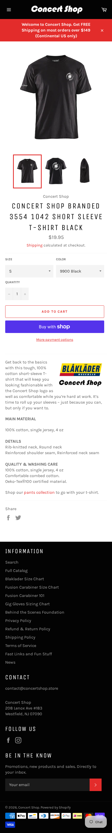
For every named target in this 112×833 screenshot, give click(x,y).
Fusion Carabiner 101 (24, 595)
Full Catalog (16, 570)
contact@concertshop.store (31, 688)
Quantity (12, 282)
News (10, 662)
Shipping (34, 245)
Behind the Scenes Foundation (34, 612)
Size (8, 259)
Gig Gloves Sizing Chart (27, 603)
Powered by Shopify (56, 807)
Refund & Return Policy (27, 628)
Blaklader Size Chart (24, 578)
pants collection (39, 492)
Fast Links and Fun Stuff (28, 653)
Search (11, 562)
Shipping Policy (20, 637)
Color (61, 259)
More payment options (54, 339)
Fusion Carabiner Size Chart (32, 587)
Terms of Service (20, 645)
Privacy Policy (18, 620)
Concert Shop (28, 807)
